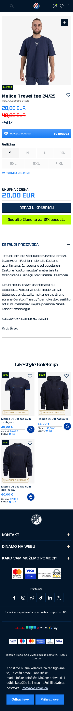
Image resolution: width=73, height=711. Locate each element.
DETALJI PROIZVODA (20, 244)
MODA (5, 100)
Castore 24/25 (19, 100)
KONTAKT (10, 535)
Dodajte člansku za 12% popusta (36, 219)
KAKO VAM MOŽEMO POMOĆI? (29, 558)
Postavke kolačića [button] (35, 688)
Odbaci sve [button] (20, 699)
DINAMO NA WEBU (18, 546)
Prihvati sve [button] (50, 699)
